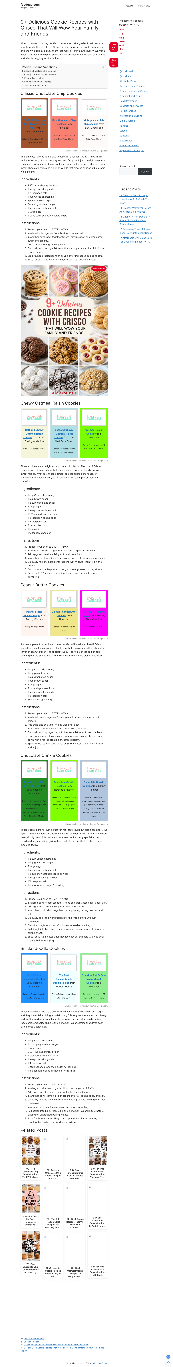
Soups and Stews (129, 145)
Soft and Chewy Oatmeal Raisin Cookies (33, 434)
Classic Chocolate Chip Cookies (40, 71)
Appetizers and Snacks (132, 86)
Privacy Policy (144, 6)
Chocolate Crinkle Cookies (37, 81)
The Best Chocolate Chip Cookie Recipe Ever (34, 124)
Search (145, 171)
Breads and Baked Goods (133, 91)
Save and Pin (100, 268)
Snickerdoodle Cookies (36, 85)
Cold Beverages (128, 101)
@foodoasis (125, 76)
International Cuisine (130, 115)
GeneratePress (100, 1363)
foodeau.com (30, 4)
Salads (123, 130)
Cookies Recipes (31, 1342)
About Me (130, 6)
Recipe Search (127, 166)
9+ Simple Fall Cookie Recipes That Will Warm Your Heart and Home (56, 1345)
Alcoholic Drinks (128, 81)
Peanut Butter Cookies (36, 78)
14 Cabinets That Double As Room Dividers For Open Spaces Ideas (135, 220)
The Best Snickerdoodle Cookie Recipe (62, 979)
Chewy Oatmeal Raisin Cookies (40, 74)
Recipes (123, 125)
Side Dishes (126, 140)
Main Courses (127, 120)
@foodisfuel (126, 71)
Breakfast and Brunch (131, 96)
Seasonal (124, 135)
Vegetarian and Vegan (131, 150)
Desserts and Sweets (34, 1339)
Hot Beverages (127, 110)
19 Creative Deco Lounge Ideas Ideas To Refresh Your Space (134, 199)
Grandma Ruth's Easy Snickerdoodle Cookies (94, 979)
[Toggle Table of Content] (102, 67)
